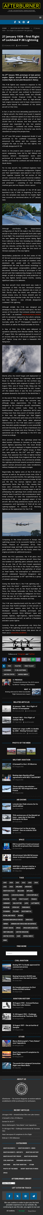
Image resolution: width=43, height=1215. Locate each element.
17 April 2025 (18, 722)
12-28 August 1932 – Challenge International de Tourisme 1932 (25, 1015)
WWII (5, 940)
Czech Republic (32, 895)
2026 (11, 887)
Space (21, 839)
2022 (23, 883)
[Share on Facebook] (4, 660)
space (18, 928)
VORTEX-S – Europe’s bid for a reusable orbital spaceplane (24, 867)
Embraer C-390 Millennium (11, 1138)
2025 (4, 887)
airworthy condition (18, 633)
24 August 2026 (18, 1046)
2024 (36, 883)
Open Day (15, 907)
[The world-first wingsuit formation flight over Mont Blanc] (6, 1065)
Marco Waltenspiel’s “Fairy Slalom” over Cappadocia (26, 1042)
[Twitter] (19, 22)
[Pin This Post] (19, 660)
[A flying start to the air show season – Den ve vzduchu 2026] (6, 830)
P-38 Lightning (20, 670)
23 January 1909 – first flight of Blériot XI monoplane (25, 707)
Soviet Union (8, 928)
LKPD (26, 903)
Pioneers (6, 911)
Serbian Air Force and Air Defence (23, 924)
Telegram (21, 654)
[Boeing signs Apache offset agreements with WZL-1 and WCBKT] (6, 777)
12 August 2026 (18, 793)
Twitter (32, 654)
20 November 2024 (19, 733)
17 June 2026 (18, 822)
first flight (29, 666)
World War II (23, 674)
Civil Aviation (21, 960)
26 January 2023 (9, 45)
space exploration (30, 928)
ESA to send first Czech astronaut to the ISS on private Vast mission (26, 845)
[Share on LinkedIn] (14, 660)
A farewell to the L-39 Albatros (25, 764)
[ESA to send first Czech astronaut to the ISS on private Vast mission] (6, 846)
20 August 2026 (19, 1019)
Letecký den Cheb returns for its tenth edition (25, 805)
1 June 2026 (17, 833)
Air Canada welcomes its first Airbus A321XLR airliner (24, 988)
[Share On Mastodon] (38, 660)
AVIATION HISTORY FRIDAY (12, 1156)
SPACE (5, 1173)
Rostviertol (26, 911)
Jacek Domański (23, 45)
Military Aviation (21, 760)
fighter (18, 666)
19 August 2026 (18, 1057)
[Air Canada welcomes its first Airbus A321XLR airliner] (6, 989)
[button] (39, 17)
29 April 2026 (18, 992)
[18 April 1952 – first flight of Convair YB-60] (6, 720)
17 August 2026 (18, 780)
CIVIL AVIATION (8, 1160)
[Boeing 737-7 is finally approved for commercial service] (6, 967)
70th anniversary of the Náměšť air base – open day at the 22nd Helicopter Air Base (26, 817)
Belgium (21, 891)
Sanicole (29, 920)
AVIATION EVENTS (9, 1148)
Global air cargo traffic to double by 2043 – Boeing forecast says (26, 730)
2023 (29, 883)
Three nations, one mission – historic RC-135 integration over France (25, 788)
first (14, 899)
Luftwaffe (35, 903)
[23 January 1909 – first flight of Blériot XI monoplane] (6, 708)
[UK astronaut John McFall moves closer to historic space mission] (6, 857)
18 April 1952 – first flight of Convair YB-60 (24, 718)
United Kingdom (22, 932)
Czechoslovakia (18, 895)
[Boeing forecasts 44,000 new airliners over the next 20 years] (6, 978)
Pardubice (26, 907)
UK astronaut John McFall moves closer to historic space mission (25, 856)
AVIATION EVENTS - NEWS (26, 1148)
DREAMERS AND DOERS (24, 1160)
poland (16, 911)
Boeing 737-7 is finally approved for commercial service (26, 966)
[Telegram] (28, 22)
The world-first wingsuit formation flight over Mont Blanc (26, 1064)
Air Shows (21, 799)
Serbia (5, 924)
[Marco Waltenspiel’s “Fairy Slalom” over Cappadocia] (6, 1043)
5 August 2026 (18, 969)
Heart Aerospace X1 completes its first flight (26, 1053)
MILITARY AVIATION (19, 1165)
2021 (17, 883)
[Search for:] (21, 953)
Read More (32, 1211)
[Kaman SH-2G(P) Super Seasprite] (31, 751)
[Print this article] (28, 660)
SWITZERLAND (8, 932)
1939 (9, 666)
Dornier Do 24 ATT (8, 1121)
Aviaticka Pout (9, 891)
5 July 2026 (17, 1068)
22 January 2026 (19, 711)
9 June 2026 (17, 860)
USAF (18, 936)
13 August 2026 (18, 1030)
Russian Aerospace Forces (13, 920)
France (34, 899)
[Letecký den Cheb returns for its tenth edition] (6, 806)
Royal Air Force (9, 916)
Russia (20, 916)
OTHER (31, 1165)
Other (21, 1036)
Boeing (5, 895)
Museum (6, 907)
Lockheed (7, 670)
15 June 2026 (18, 848)
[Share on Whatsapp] (33, 660)
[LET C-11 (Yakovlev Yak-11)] (21, 752)
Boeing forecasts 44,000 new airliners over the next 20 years (25, 977)
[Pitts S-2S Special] (11, 751)
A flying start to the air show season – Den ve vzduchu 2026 (24, 829)
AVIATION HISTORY (32, 1152)
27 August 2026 (18, 767)
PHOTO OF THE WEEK (10, 1169)
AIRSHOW (28, 887)
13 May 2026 (18, 871)
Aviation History (21, 998)
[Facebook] (15, 22)
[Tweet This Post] (9, 660)
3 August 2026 (18, 809)
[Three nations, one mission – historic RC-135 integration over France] (6, 789)
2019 (4, 883)
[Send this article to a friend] (23, 660)
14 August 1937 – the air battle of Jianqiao (25, 1026)
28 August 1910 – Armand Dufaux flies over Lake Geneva (25, 1004)
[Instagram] (24, 22)
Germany (6, 903)
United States (9, 674)
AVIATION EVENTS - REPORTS (13, 1152)
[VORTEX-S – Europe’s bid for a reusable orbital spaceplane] (6, 868)
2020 (11, 883)
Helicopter (17, 903)
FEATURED (6, 1165)
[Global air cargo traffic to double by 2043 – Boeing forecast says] (6, 731)
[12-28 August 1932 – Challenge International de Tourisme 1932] (6, 1016)
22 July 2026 (17, 981)
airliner (19, 887)
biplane (29, 891)
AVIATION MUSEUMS (31, 1156)
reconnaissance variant (31, 314)
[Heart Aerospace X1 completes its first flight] (6, 1054)
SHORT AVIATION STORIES (29, 1169)
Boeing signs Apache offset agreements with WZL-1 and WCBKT (27, 776)
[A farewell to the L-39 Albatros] (6, 766)
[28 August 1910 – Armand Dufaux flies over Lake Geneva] (6, 1005)
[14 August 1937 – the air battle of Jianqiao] (6, 1027)
